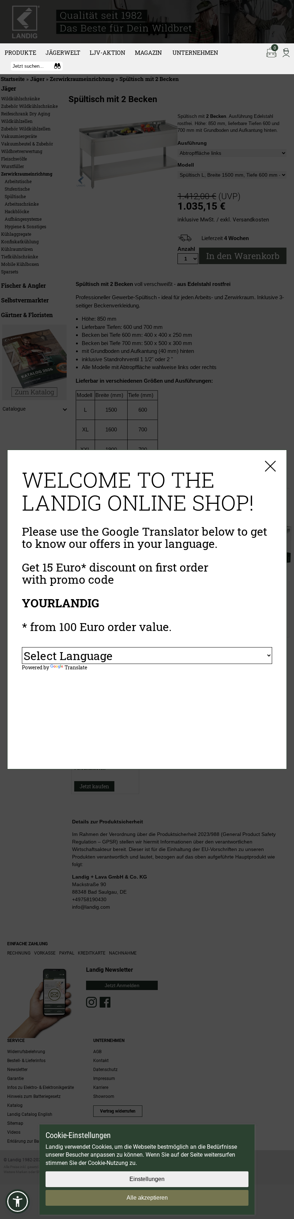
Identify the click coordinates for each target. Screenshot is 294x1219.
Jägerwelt (63, 52)
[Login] (286, 52)
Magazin (148, 52)
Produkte (20, 52)
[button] (17, 1201)
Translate (76, 667)
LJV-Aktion (107, 52)
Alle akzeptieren (147, 1198)
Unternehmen (195, 52)
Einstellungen (147, 1179)
